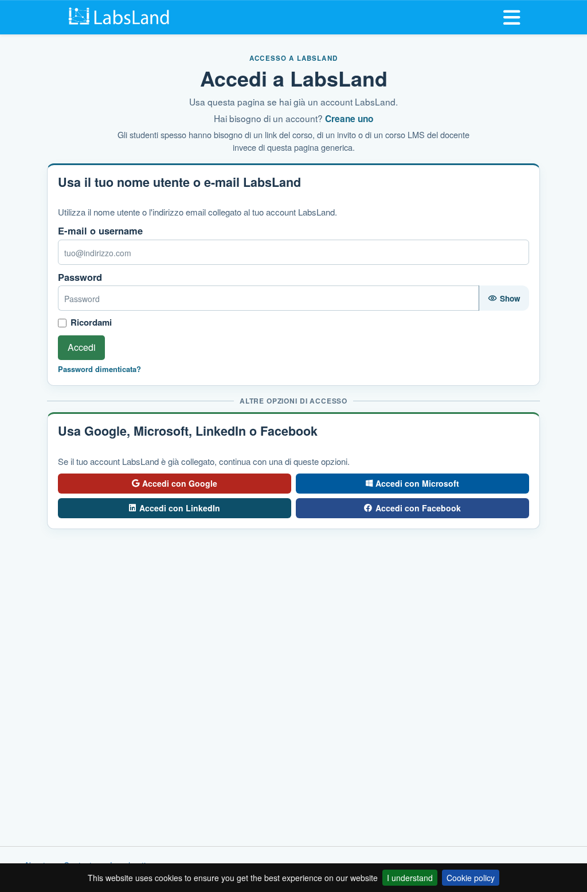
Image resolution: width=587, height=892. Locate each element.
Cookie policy (471, 877)
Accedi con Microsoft (417, 483)
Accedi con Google (179, 483)
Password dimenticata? (99, 369)
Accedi (82, 347)
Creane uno (349, 118)
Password (80, 277)
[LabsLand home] (120, 16)
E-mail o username (100, 230)
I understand (410, 877)
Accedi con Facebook (418, 508)
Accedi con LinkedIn (179, 508)
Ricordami (91, 322)
